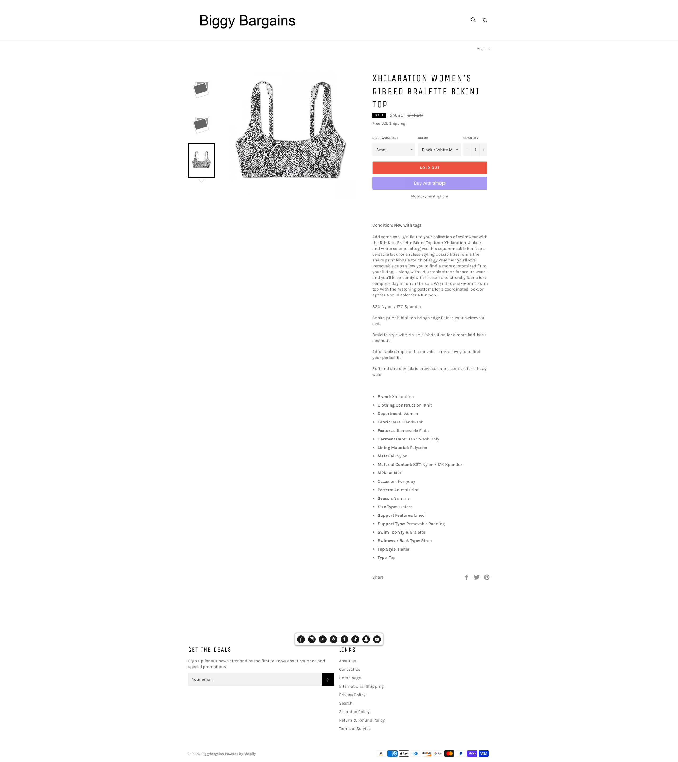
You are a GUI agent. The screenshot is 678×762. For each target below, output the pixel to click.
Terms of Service (355, 728)
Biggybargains (212, 754)
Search (346, 703)
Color (423, 138)
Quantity (470, 138)
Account (483, 48)
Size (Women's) (385, 138)
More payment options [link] (430, 196)
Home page (350, 677)
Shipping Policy (354, 711)
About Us (347, 660)
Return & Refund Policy (362, 720)
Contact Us (349, 669)
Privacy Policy (352, 694)
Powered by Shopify (240, 754)
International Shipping (361, 686)
